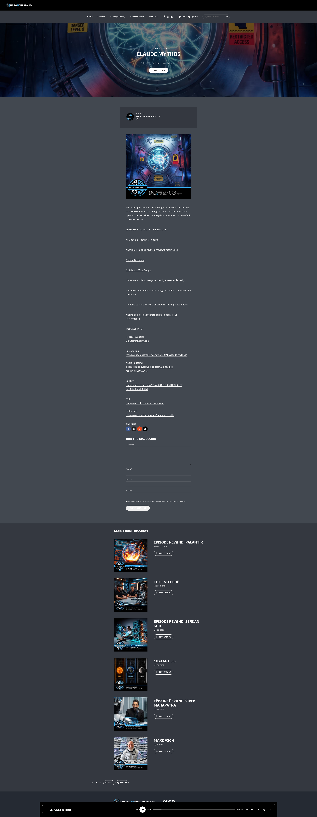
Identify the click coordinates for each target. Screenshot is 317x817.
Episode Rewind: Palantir (178, 542)
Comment (130, 445)
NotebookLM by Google (138, 270)
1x (258, 809)
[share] (270, 809)
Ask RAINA (153, 16)
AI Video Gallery (137, 16)
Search (227, 17)
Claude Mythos (61, 809)
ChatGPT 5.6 (165, 661)
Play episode (160, 70)
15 (136, 810)
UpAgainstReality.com (137, 340)
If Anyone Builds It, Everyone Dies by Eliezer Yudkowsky (155, 280)
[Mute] (252, 809)
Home (89, 16)
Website (129, 491)
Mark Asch (164, 740)
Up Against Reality (158, 49)
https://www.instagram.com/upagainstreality (150, 414)
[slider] (194, 809)
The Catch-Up (166, 581)
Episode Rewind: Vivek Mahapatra (175, 702)
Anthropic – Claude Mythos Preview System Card (152, 249)
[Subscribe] (264, 809)
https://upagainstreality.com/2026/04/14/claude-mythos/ (156, 354)
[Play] (142, 809)
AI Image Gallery (117, 16)
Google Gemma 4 (135, 260)
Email (129, 480)
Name (129, 469)
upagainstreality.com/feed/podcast (145, 403)
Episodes (101, 16)
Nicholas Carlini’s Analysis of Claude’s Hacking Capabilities (157, 304)
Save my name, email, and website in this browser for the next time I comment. (157, 501)
